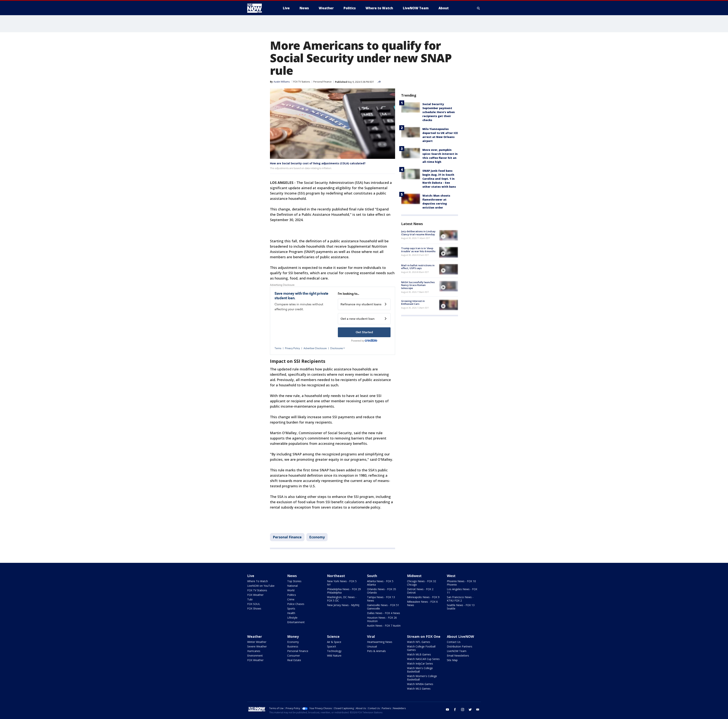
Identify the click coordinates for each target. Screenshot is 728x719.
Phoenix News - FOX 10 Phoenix (461, 582)
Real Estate (294, 660)
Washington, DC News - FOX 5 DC (341, 598)
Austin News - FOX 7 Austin (384, 625)
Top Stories (294, 581)
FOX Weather (255, 595)
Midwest (414, 575)
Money (293, 636)
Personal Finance (322, 81)
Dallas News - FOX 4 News (383, 613)
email (478, 709)
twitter (470, 709)
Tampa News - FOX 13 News (381, 598)
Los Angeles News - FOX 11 (462, 590)
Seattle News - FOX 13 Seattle (461, 606)
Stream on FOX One (423, 636)
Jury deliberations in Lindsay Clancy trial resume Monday (418, 233)
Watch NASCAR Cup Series (423, 659)
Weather (254, 636)
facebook (455, 709)
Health (291, 613)
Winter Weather (256, 642)
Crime (290, 599)
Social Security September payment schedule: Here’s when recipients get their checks (438, 112)
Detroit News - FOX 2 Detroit (420, 590)
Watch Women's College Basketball (422, 677)
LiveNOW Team (456, 651)
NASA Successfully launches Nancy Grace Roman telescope (418, 285)
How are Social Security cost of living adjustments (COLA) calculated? (318, 163)
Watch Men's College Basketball (420, 669)
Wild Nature (334, 655)
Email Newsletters (458, 655)
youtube (447, 709)
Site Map (452, 660)
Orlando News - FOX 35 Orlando (381, 590)
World (290, 590)
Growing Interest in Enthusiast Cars (413, 302)
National (292, 585)
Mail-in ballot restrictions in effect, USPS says (418, 267)
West (451, 575)
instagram (463, 709)
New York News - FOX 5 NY (342, 582)
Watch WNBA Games (420, 684)
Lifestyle (292, 617)
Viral (371, 636)
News (292, 575)
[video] (448, 235)
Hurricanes (253, 651)
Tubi (250, 599)
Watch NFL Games (418, 642)
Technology (334, 651)
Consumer (293, 655)
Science (333, 636)
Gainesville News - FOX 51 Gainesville (383, 606)
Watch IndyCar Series (420, 663)
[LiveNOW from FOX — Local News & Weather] (259, 8)
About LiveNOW (460, 636)
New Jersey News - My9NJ (343, 605)
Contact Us (453, 642)
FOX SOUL (253, 604)
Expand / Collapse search (478, 8)
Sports (291, 608)
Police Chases (295, 604)
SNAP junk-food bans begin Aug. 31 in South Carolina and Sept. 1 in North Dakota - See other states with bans (439, 178)
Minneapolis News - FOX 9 (423, 597)
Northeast (336, 575)
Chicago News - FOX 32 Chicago (421, 582)
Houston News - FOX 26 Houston (382, 619)
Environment (255, 655)
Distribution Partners (459, 646)
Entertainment (296, 622)
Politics (291, 595)
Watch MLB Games (419, 654)
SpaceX (331, 646)
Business (292, 646)
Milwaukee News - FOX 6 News (422, 603)
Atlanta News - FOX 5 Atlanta (380, 582)
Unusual (372, 646)
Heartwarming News (379, 642)
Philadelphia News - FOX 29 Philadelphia (344, 590)
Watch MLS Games (419, 688)
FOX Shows (254, 608)
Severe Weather (257, 646)
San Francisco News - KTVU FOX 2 (460, 598)
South (372, 575)
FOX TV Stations (301, 81)
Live (250, 575)
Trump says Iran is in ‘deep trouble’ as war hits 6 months (418, 249)
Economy (317, 537)
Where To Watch (257, 581)
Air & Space (334, 642)
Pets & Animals (376, 651)
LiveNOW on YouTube (261, 585)
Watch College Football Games (421, 648)
